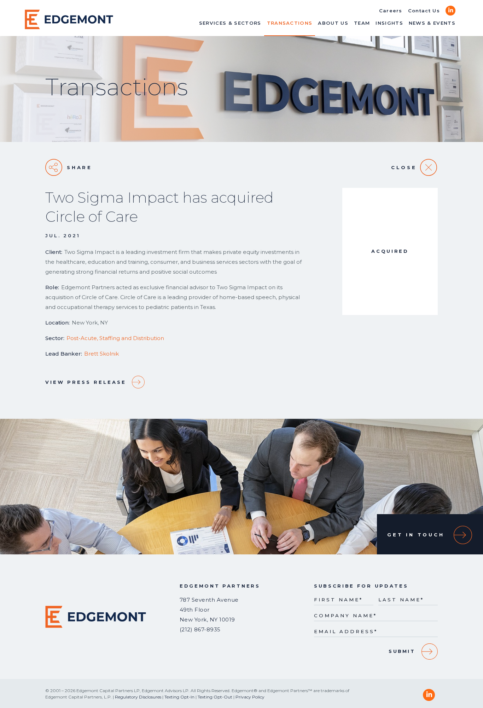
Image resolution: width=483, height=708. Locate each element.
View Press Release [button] (85, 382)
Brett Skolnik (101, 353)
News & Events (432, 23)
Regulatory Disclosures (138, 697)
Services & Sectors (230, 23)
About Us (333, 23)
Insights (389, 23)
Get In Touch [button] (415, 534)
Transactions (290, 23)
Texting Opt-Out (215, 697)
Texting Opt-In (179, 697)
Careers (390, 10)
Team (362, 23)
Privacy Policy (249, 697)
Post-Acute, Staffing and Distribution (115, 338)
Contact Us (424, 10)
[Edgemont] (69, 19)
